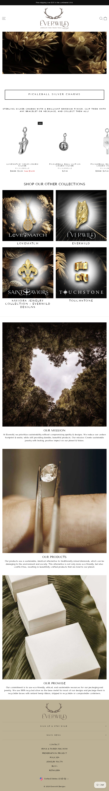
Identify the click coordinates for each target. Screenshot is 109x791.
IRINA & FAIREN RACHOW (54, 749)
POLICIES (54, 757)
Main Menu (54, 735)
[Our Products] (54, 501)
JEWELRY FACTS (54, 762)
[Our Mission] (54, 374)
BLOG (54, 766)
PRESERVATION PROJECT (54, 753)
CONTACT (54, 744)
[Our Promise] (54, 627)
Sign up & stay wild (53, 726)
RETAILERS (54, 770)
